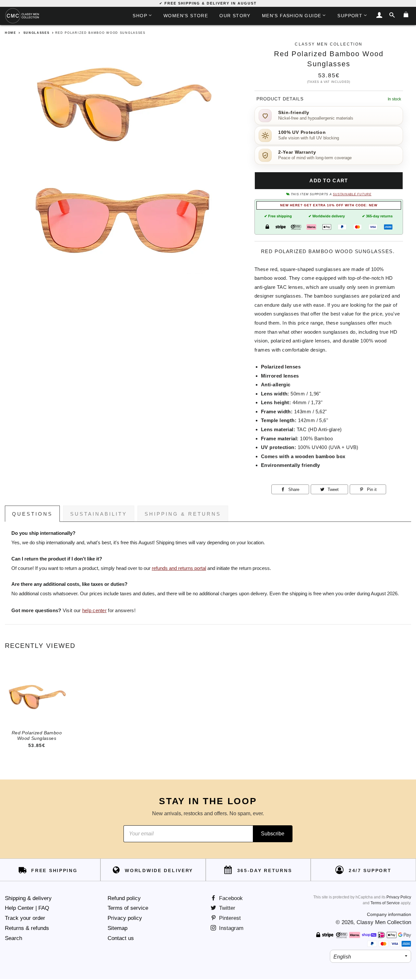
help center (94, 610)
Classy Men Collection (384, 922)
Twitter (226, 908)
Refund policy (124, 898)
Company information (389, 914)
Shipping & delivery (28, 898)
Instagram (230, 928)
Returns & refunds (27, 928)
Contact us (121, 938)
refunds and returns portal (179, 568)
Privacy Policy (398, 897)
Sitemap (117, 928)
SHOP (140, 15)
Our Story (235, 15)
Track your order (25, 918)
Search (13, 938)
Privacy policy (125, 918)
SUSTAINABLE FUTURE (352, 194)
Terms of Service (385, 903)
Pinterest (229, 918)
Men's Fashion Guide (291, 15)
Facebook (230, 898)
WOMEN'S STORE (185, 15)
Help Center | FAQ (27, 908)
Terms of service (128, 908)
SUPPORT (349, 15)
